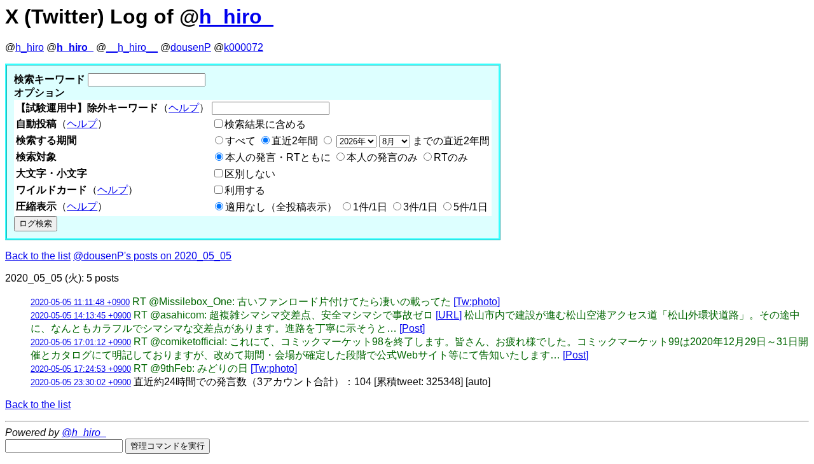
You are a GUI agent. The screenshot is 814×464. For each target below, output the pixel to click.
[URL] (449, 315)
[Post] (412, 328)
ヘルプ (184, 107)
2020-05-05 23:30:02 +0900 (81, 382)
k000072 (243, 47)
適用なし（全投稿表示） (281, 206)
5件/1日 (470, 206)
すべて (240, 140)
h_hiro (29, 47)
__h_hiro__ (132, 47)
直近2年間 (295, 140)
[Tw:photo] (476, 301)
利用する (244, 190)
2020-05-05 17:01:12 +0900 (81, 342)
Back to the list (38, 255)
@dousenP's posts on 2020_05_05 (152, 255)
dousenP (190, 47)
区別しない (249, 173)
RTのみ (451, 157)
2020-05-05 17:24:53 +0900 (81, 369)
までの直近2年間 (450, 140)
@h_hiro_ (84, 432)
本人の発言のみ (382, 157)
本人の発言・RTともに (278, 157)
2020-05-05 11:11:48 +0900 (80, 302)
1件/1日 (370, 206)
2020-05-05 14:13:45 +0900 (81, 315)
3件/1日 (420, 206)
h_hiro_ (236, 16)
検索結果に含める (265, 124)
